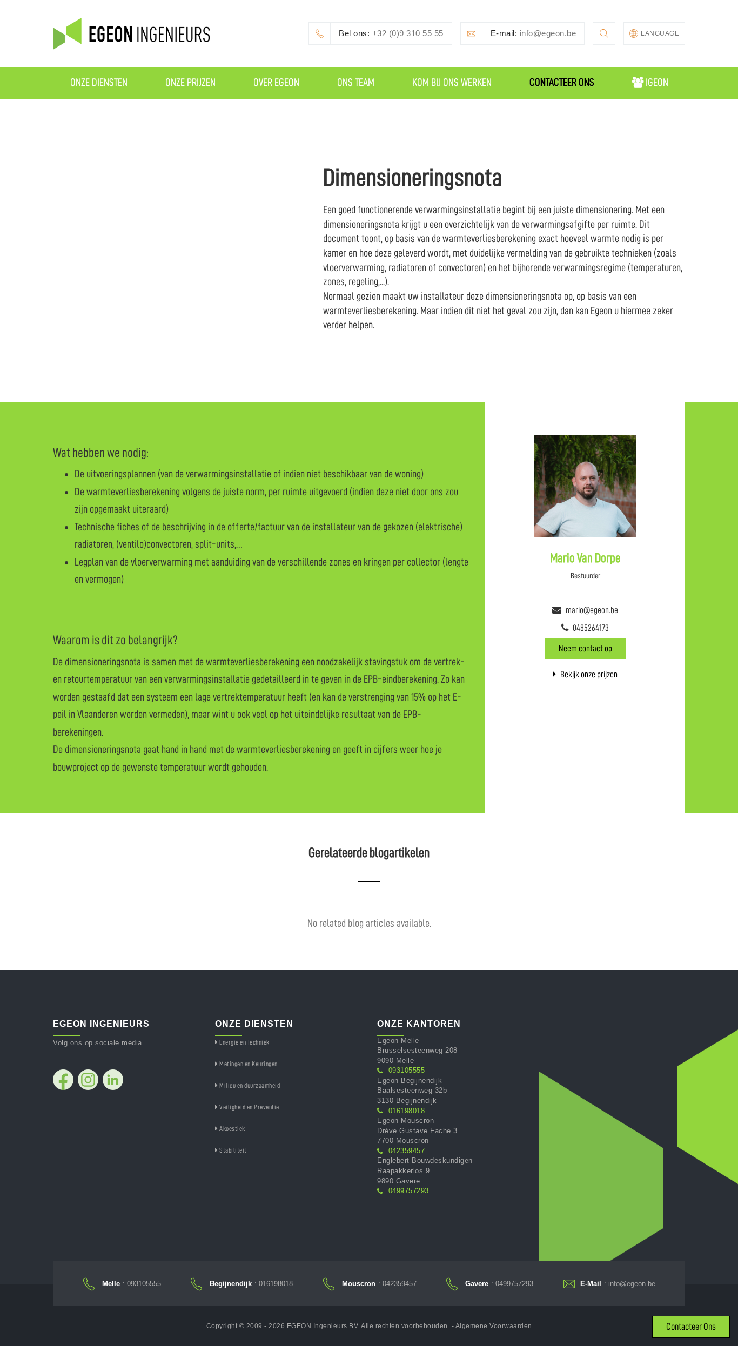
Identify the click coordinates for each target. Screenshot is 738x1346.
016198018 (406, 1111)
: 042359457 (379, 1284)
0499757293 (408, 1191)
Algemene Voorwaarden (493, 1326)
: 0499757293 (499, 1284)
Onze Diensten (99, 82)
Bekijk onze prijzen (588, 674)
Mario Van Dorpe (585, 557)
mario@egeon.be (592, 610)
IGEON (655, 82)
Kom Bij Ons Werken (452, 82)
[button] (654, 33)
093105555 (406, 1070)
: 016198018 (251, 1284)
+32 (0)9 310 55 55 (391, 33)
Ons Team (355, 82)
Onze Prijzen (190, 82)
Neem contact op (585, 648)
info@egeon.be (533, 33)
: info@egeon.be (617, 1284)
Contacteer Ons (561, 82)
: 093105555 (131, 1284)
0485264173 (591, 627)
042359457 (406, 1151)
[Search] (604, 33)
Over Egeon (276, 82)
